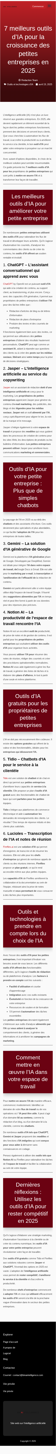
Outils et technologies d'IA (20, 84)
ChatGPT (8, 284)
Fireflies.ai (8, 846)
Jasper (6, 387)
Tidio (5, 778)
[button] (49, 5)
